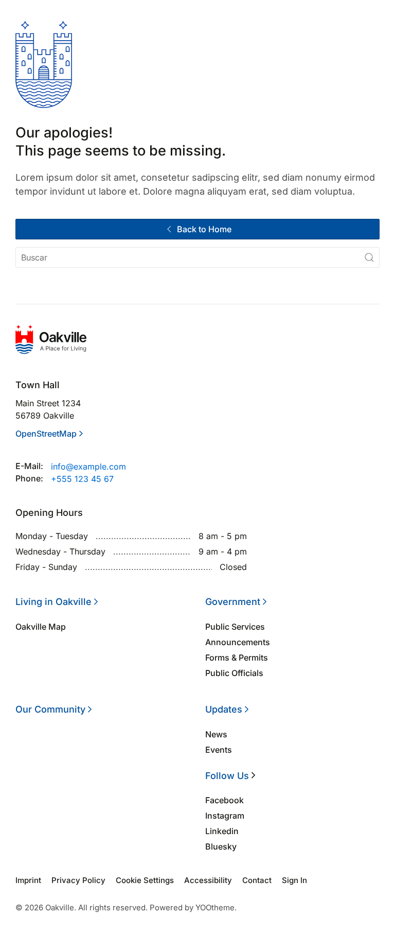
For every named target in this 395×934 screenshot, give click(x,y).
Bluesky (221, 846)
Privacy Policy (78, 880)
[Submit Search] (369, 257)
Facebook (224, 800)
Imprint (28, 880)
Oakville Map (40, 626)
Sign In (294, 880)
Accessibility (208, 880)
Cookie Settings (145, 880)
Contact (257, 880)
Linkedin (222, 831)
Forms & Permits (236, 657)
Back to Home (204, 229)
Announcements (237, 642)
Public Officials (234, 673)
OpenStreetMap (46, 433)
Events (218, 750)
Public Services (235, 626)
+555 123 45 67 (82, 479)
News (216, 734)
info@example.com (88, 466)
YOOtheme (215, 907)
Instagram (224, 815)
